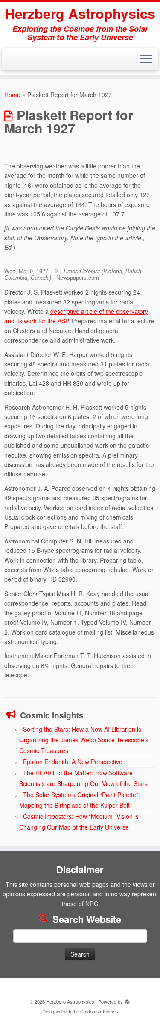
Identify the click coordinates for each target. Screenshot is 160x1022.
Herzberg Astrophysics (80, 13)
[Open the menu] (146, 59)
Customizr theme (98, 1011)
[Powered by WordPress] (127, 1000)
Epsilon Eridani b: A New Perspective (72, 761)
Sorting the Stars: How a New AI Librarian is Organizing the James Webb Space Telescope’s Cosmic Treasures (83, 740)
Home (12, 94)
